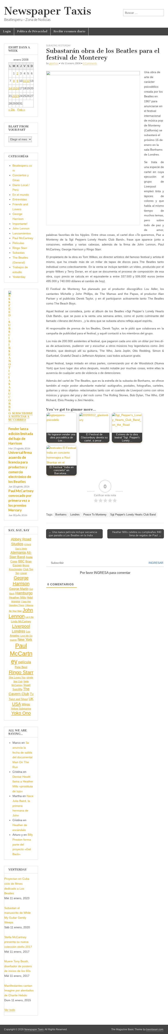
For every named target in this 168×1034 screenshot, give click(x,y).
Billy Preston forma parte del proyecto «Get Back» (22, 844)
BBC (21, 561)
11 (24, 81)
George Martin (18, 588)
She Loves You (17, 677)
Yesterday (64, 45)
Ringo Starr (19, 248)
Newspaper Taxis (47, 11)
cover (23, 573)
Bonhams (61, 514)
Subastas (51, 45)
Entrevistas (19, 199)
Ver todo (9, 1009)
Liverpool (21, 626)
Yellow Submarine (21, 708)
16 (17, 88)
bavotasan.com (154, 1029)
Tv (32, 694)
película (24, 662)
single (29, 677)
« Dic (11, 109)
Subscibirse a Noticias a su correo (20, 417)
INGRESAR (155, 562)
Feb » (21, 109)
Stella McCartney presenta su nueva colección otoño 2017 (18, 941)
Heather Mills (17, 597)
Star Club (18, 681)
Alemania (18, 552)
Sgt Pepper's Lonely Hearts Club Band (133, 514)
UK (31, 699)
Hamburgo (24, 593)
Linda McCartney (21, 621)
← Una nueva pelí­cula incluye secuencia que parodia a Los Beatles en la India (73, 534)
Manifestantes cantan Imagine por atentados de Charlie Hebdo (19, 990)
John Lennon (21, 228)
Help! (30, 597)
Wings (26, 704)
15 (14, 88)
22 (14, 96)
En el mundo (20, 194)
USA (16, 703)
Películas (18, 243)
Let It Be (29, 617)
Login (7, 31)
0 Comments (90, 63)
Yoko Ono (21, 713)
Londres (75, 514)
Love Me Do (26, 635)
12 (28, 81)
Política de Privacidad (32, 31)
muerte (13, 640)
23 (17, 96)
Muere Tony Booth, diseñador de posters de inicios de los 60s (18, 966)
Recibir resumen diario (69, 31)
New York (25, 639)
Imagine (15, 601)
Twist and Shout (18, 699)
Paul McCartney (22, 238)
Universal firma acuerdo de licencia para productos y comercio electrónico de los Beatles (20, 467)
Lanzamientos (21, 233)
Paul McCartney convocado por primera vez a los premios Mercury (21, 500)
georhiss (53, 63)
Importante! (19, 223)
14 (10, 88)
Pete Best (21, 667)
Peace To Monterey (95, 514)
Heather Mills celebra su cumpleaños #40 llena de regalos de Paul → (136, 534)
